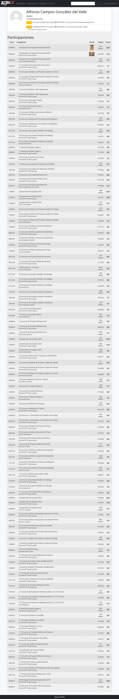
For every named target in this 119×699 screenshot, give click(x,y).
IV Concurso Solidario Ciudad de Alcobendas (36, 450)
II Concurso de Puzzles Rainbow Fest (80, 22)
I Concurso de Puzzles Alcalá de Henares (34, 438)
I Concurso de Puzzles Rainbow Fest (33, 321)
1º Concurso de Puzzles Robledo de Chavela (36, 632)
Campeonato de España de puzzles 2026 (34, 47)
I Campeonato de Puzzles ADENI (31, 650)
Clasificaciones (32, 4)
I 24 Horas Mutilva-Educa (28, 549)
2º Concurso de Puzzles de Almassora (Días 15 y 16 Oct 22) (41, 592)
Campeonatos (21, 4)
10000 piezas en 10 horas (28, 267)
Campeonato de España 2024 (30, 339)
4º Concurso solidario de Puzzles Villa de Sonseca (38, 531)
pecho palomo (27, 334)
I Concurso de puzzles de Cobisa (31, 157)
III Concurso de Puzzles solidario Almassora (36, 292)
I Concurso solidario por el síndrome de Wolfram (38, 356)
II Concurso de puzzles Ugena (30, 100)
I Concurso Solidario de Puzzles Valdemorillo (36, 567)
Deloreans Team (27, 551)
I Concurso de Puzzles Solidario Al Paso (34, 585)
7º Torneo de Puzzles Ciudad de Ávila (33, 573)
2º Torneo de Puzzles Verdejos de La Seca (35, 674)
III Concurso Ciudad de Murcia (30, 386)
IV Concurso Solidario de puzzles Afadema (35, 112)
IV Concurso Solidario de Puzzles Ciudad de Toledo (38, 72)
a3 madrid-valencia (28, 61)
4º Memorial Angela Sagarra (30, 608)
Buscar (99, 4)
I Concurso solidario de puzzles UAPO (33, 474)
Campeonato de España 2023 (30, 498)
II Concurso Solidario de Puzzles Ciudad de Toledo (38, 362)
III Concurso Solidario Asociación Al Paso (35, 426)
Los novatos (26, 522)
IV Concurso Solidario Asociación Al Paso (34, 244)
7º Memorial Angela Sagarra (30, 147)
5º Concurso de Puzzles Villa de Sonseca (34, 65)
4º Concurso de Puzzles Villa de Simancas (35, 686)
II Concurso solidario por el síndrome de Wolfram (38, 119)
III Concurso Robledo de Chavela (31, 404)
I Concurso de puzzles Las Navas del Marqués (36, 462)
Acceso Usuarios (110, 4)
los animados (26, 205)
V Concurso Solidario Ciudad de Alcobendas (36, 232)
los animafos (26, 252)
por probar (25, 470)
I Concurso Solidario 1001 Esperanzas (33, 89)
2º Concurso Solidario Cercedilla (31, 615)
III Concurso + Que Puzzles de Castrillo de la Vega (38, 415)
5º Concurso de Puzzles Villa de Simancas (35, 656)
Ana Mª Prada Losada (38, 29)
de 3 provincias (27, 376)
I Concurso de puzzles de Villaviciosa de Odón (36, 164)
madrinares (26, 317)
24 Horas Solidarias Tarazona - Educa (33, 379)
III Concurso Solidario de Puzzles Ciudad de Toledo (38, 209)
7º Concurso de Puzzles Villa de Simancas (35, 492)
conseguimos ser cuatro (30, 187)
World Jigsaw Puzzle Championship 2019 (34, 680)
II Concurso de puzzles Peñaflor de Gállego (35, 274)
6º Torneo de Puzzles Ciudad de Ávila (33, 644)
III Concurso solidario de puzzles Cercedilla (35, 525)
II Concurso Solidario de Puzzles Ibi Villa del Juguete (39, 668)
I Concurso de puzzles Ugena (77, 27)
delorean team (27, 381)
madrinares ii (26, 108)
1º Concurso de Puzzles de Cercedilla (33, 638)
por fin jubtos (26, 85)
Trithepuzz (25, 605)
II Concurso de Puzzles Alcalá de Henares (35, 256)
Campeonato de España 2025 (30, 191)
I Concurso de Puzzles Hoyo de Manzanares (36, 561)
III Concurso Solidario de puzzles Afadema (35, 226)
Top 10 (51, 4)
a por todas (26, 446)
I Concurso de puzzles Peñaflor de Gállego (35, 480)
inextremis (25, 287)
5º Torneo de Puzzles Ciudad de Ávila (33, 662)
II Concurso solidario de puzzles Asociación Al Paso (38, 513)
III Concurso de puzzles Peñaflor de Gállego (36, 130)
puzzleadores (26, 144)
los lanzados (26, 488)
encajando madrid (28, 240)
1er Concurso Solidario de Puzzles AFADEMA (36, 579)
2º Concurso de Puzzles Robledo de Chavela (36, 555)
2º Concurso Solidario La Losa (30, 626)
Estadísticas (43, 4)
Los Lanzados (26, 510)
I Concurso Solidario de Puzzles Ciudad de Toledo (38, 538)
